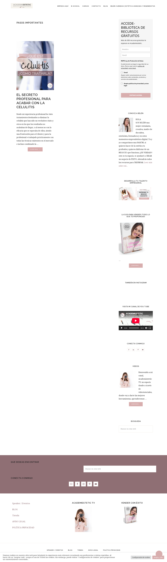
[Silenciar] (146, 328)
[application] (136, 320)
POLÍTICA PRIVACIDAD (23, 527)
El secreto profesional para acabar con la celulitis (33, 101)
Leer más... (137, 266)
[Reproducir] (122, 328)
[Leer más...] (36, 150)
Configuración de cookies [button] (141, 557)
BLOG (15, 509)
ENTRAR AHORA (136, 95)
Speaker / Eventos (21, 503)
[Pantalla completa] (150, 328)
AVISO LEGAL (19, 521)
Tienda (15, 515)
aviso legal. (132, 68)
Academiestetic (22, 5)
